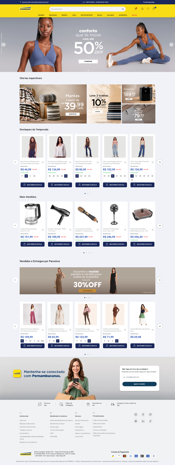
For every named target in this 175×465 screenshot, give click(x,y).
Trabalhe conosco (26, 430)
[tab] (82, 70)
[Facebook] (143, 414)
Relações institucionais (27, 424)
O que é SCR (79, 436)
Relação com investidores (28, 442)
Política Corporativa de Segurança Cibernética (104, 434)
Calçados (110, 15)
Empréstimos (79, 430)
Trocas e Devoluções (57, 430)
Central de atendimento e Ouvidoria (61, 420)
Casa (74, 15)
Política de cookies (99, 423)
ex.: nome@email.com (131, 377)
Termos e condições (99, 430)
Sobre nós (23, 420)
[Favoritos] (148, 8)
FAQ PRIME (53, 436)
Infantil (64, 15)
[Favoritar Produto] (43, 162)
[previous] (15, 162)
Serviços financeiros (82, 420)
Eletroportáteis (86, 15)
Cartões (77, 424)
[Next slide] (171, 45)
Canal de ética (97, 427)
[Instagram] (135, 414)
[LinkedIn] (143, 421)
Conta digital (79, 427)
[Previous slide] (4, 45)
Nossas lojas (54, 427)
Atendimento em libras (57, 424)
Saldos (134, 15)
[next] (159, 162)
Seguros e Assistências (83, 433)
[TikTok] (150, 421)
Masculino (53, 15)
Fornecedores (24, 433)
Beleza (99, 15)
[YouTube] (150, 414)
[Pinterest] (135, 421)
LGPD (52, 433)
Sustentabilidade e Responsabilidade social (32, 438)
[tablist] (87, 192)
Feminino (41, 15)
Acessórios (123, 15)
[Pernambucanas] (25, 9)
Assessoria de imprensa (28, 427)
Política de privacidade (100, 420)
